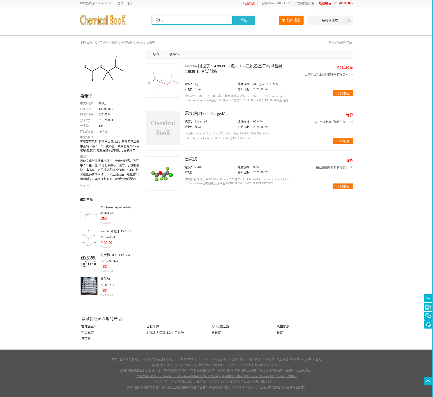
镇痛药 (141, 42)
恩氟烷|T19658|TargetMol (207, 113)
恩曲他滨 (283, 326)
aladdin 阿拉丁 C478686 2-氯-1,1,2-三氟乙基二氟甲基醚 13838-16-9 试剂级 (233, 69)
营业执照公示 (305, 370)
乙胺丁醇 (152, 326)
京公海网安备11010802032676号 (261, 364)
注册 (130, 3)
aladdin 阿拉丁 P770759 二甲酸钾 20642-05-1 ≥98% (118, 231)
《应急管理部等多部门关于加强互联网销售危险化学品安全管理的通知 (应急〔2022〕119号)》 (193, 387)
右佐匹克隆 (89, 326)
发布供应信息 (306, 3)
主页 (115, 359)
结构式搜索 (330, 20)
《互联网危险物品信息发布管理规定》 (282, 387)
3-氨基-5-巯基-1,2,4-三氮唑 (165, 332)
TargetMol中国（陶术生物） (330, 122)
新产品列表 (267, 359)
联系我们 (159, 359)
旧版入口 (173, 359)
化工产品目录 (102, 42)
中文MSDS (187, 359)
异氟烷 (216, 332)
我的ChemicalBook (273, 3)
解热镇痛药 (128, 42)
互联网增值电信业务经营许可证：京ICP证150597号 (152, 370)
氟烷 (280, 332)
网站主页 (86, 42)
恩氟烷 (151, 42)
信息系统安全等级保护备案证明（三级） (268, 370)
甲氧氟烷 (87, 332)
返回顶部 (428, 381)
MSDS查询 (314, 359)
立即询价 (428, 307)
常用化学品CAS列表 (225, 359)
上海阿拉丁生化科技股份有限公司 (326, 74)
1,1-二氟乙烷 (220, 326)
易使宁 (103, 103)
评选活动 (282, 359)
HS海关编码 (297, 359)
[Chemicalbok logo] (103, 20)
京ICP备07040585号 (225, 364)
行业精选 (249, 3)
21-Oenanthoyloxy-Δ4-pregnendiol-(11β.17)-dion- (118, 207)
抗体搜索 (293, 20)
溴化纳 (105, 279)
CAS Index (203, 359)
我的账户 (428, 298)
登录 (120, 3)
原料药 (116, 42)
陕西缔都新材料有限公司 (332, 167)
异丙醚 (86, 339)
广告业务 (145, 359)
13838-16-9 (106, 108)
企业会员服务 (128, 359)
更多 (82, 186)
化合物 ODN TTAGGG (115, 255)
